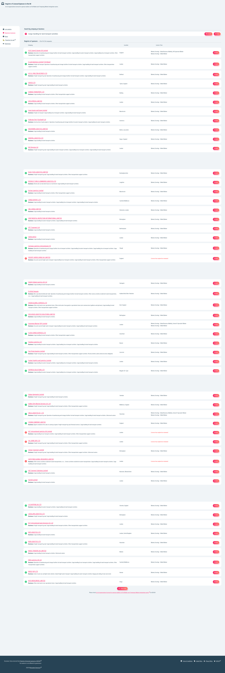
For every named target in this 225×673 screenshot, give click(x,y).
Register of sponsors (10, 33)
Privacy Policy (209, 661)
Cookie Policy (199, 661)
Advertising (8, 44)
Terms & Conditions (187, 661)
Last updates (8, 29)
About (6, 36)
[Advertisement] (112, 18)
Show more (123, 588)
